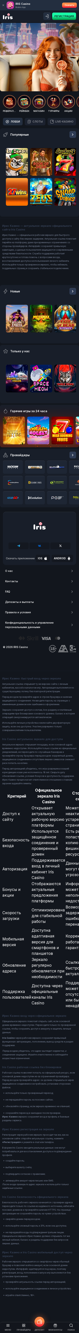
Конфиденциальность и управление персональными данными (29, 625)
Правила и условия (18, 612)
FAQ (7, 591)
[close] (3, 5)
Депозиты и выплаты (19, 601)
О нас (9, 570)
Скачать (69, 5)
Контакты (11, 581)
